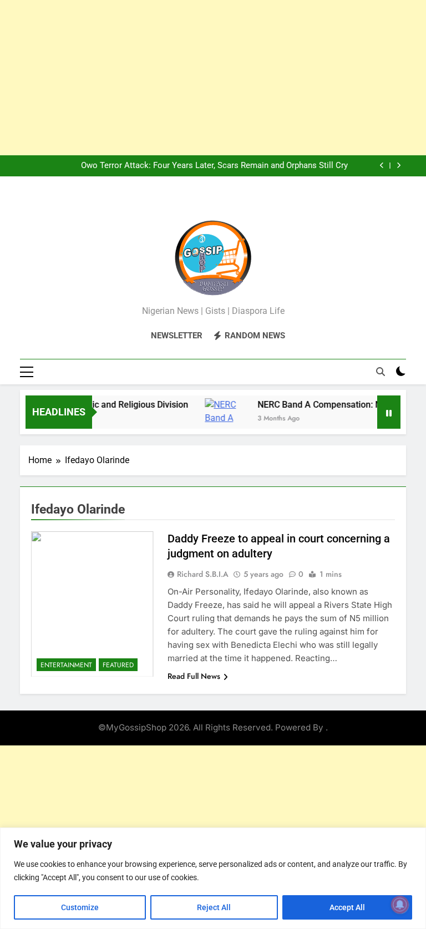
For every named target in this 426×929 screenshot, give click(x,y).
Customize (80, 907)
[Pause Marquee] (388, 412)
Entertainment (66, 665)
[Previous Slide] (381, 165)
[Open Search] (380, 371)
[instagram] (199, 202)
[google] (226, 202)
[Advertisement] (213, 77)
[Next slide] (398, 165)
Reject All (214, 907)
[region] (213, 878)
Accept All (347, 907)
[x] (213, 202)
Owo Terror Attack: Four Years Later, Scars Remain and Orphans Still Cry (214, 165)
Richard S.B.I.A (203, 574)
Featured (118, 665)
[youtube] (239, 202)
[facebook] (186, 202)
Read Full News (194, 676)
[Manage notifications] (400, 904)
